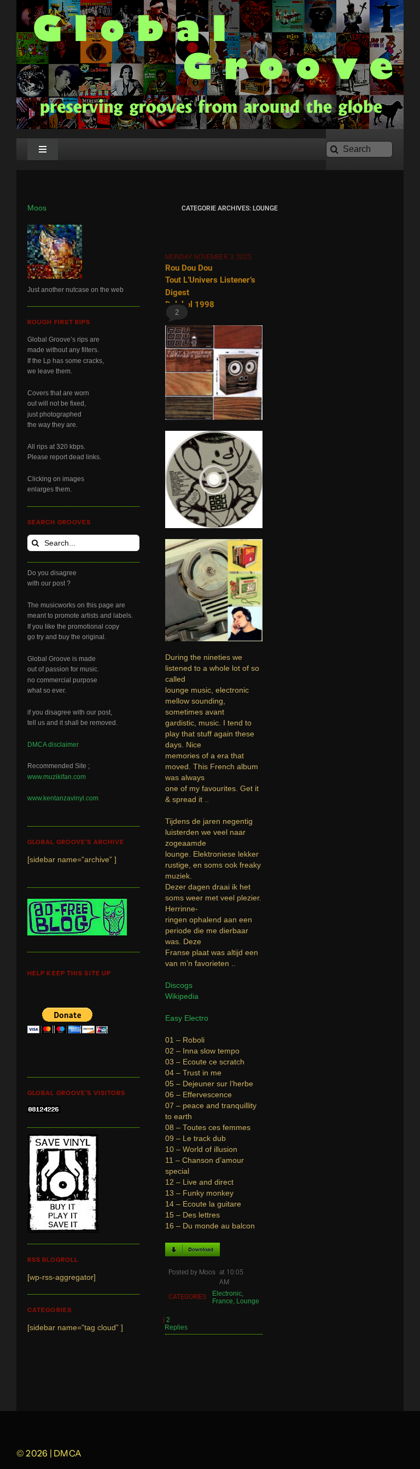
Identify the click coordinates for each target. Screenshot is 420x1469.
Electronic (227, 1293)
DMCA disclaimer (53, 744)
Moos (36, 208)
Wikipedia (182, 996)
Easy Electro (186, 1018)
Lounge (247, 1301)
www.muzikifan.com (56, 777)
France (222, 1301)
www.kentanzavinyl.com (62, 798)
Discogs (178, 985)
